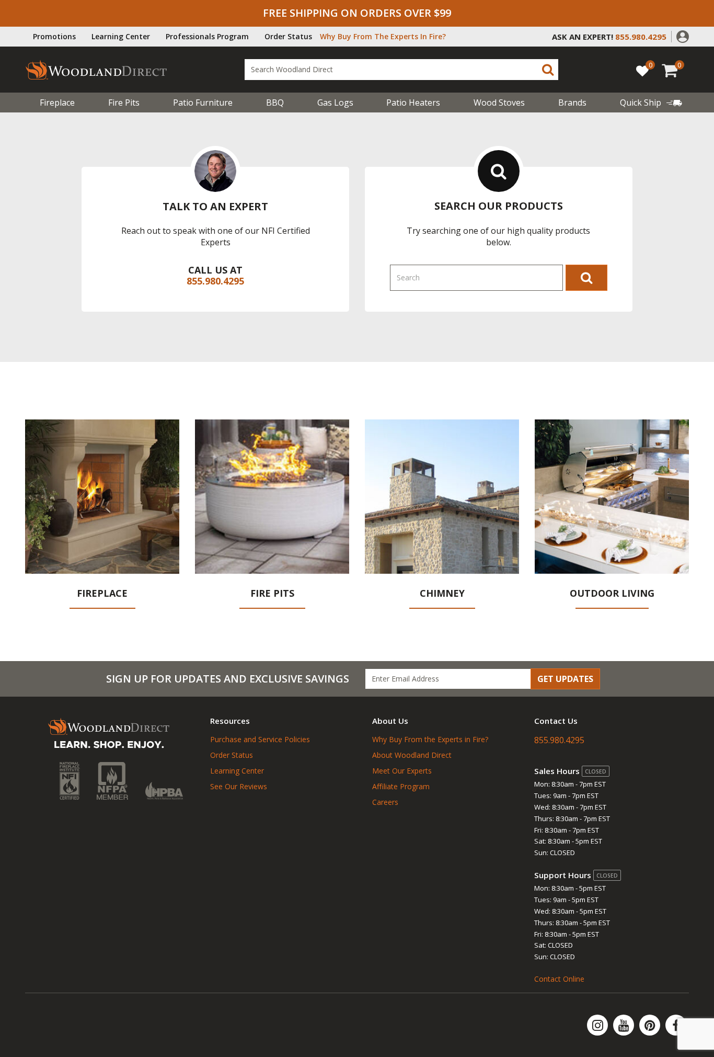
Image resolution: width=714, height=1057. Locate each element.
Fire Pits (124, 102)
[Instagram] (598, 1025)
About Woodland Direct (412, 755)
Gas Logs (335, 102)
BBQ (275, 102)
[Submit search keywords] (548, 69)
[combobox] (401, 69)
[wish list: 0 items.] (642, 70)
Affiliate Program (401, 786)
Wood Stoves (499, 102)
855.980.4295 (215, 281)
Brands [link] (572, 102)
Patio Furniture (203, 102)
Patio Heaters (413, 102)
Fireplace (57, 102)
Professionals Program (207, 36)
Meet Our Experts (402, 771)
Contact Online (559, 979)
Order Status (288, 36)
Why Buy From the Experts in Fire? (430, 739)
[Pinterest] (650, 1025)
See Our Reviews (238, 786)
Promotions (54, 36)
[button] (682, 35)
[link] (651, 102)
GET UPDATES (565, 679)
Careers (385, 802)
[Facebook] (676, 1025)
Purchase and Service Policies (260, 739)
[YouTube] (624, 1025)
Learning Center (120, 36)
